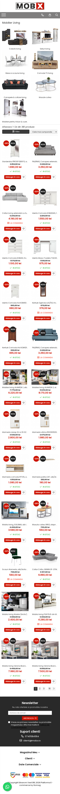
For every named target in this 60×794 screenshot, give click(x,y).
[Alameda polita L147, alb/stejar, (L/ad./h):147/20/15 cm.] (45, 464)
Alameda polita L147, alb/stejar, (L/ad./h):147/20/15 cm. (45, 477)
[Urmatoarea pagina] (54, 689)
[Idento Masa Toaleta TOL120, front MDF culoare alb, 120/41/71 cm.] (45, 245)
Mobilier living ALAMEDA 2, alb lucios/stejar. (45, 387)
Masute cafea (45, 97)
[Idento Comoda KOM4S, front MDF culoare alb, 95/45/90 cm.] (15, 245)
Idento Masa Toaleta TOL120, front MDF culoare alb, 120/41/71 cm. (45, 258)
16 (50, 688)
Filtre (17, 131)
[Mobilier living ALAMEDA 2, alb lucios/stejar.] (45, 377)
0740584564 (31, 736)
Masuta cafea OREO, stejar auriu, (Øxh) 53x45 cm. (45, 524)
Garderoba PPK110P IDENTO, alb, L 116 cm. (15, 161)
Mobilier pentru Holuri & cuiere (15, 121)
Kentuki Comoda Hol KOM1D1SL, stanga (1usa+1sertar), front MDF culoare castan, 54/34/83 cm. (15, 347)
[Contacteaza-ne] (42, 15)
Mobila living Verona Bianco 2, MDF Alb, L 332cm (45, 666)
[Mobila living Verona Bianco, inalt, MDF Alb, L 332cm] (15, 649)
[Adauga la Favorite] (23, 177)
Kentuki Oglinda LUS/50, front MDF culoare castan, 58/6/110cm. (45, 303)
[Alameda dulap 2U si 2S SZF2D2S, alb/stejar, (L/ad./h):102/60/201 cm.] (15, 419)
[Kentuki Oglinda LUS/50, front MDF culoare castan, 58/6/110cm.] (45, 290)
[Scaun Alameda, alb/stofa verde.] (15, 556)
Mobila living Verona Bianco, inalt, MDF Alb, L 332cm (15, 666)
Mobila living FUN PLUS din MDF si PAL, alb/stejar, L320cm (45, 614)
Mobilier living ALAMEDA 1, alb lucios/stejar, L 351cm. (15, 387)
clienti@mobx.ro (32, 740)
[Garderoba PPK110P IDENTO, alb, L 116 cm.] (15, 149)
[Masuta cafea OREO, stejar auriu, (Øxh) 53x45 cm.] (45, 510)
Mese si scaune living (15, 73)
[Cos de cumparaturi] (50, 15)
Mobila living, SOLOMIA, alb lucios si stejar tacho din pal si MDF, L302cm (15, 524)
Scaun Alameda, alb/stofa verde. (15, 569)
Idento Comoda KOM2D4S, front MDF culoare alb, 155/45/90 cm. (45, 213)
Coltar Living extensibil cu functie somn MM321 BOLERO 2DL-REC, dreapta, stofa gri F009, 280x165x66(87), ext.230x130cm (15, 213)
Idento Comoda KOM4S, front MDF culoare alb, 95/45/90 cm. (15, 258)
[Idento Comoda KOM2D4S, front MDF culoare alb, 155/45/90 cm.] (45, 197)
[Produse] (4, 16)
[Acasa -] (30, 6)
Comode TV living (45, 73)
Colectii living (15, 49)
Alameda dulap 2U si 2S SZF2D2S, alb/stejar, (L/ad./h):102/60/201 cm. (15, 432)
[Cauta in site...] (56, 15)
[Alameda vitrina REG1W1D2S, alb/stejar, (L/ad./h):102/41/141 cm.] (45, 419)
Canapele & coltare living (15, 97)
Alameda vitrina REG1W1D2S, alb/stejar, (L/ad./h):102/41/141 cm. (45, 432)
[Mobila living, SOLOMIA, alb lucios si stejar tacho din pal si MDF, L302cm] (15, 510)
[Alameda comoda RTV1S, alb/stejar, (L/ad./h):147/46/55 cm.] (15, 464)
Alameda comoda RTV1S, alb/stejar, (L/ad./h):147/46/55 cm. (15, 477)
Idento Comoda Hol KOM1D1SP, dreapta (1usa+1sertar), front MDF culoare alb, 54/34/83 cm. (15, 303)
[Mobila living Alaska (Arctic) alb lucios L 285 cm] (15, 601)
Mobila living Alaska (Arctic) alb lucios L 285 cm (15, 614)
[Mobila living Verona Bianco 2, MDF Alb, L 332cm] (45, 649)
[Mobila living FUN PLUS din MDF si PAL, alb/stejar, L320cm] (45, 601)
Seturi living (45, 49)
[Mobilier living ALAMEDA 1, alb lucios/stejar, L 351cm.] (15, 377)
